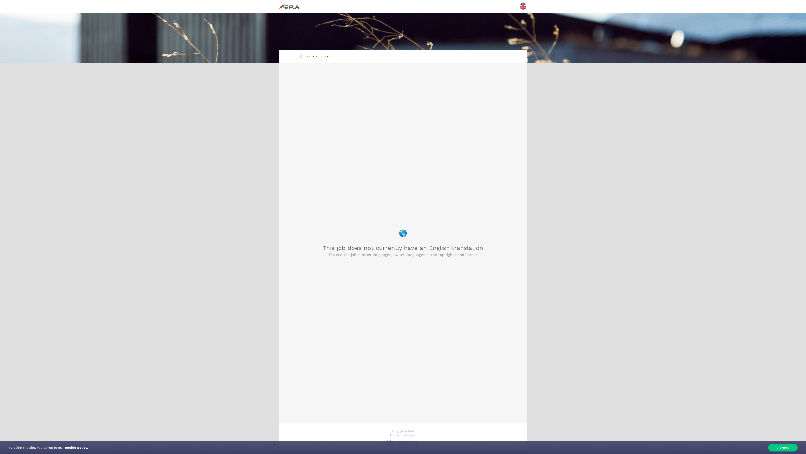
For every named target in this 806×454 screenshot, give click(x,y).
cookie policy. (76, 448)
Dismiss (782, 447)
